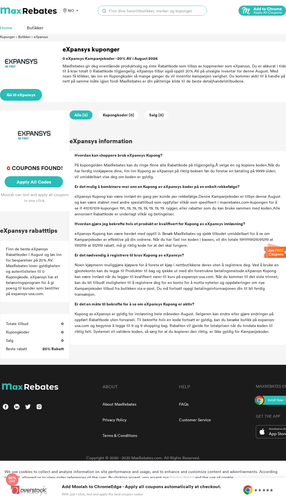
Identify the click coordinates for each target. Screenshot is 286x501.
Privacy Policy (115, 419)
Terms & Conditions (120, 435)
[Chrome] (262, 11)
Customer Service (195, 419)
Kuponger (7, 36)
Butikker (24, 36)
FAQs (184, 404)
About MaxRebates (119, 404)
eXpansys (41, 36)
